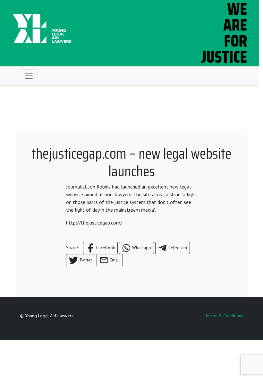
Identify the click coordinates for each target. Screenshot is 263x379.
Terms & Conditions (224, 316)
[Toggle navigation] (29, 75)
